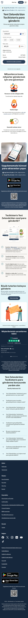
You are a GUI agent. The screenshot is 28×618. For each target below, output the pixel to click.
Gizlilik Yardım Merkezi (7, 557)
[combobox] (22, 46)
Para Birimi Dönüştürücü (7, 514)
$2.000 (11, 40)
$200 (5, 40)
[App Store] (14, 186)
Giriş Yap (14, 2)
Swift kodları (5, 501)
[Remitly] (2, 2)
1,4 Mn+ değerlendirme (15, 8)
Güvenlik (4, 560)
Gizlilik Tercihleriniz (6, 554)
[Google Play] (14, 180)
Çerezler (4, 567)
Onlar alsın (5, 43)
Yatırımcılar (4, 469)
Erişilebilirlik (4, 564)
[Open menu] (25, 2)
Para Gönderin (5, 479)
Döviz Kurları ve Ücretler (7, 498)
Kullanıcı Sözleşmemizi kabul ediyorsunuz (12, 547)
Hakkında (4, 466)
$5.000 (18, 40)
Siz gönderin (6, 31)
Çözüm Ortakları (6, 508)
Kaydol (21, 2)
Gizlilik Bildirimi (5, 551)
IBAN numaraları (6, 511)
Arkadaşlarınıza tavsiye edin (8, 518)
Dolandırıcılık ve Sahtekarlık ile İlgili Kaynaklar (13, 505)
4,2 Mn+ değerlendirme (14, 10)
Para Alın (4, 482)
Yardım (3, 527)
